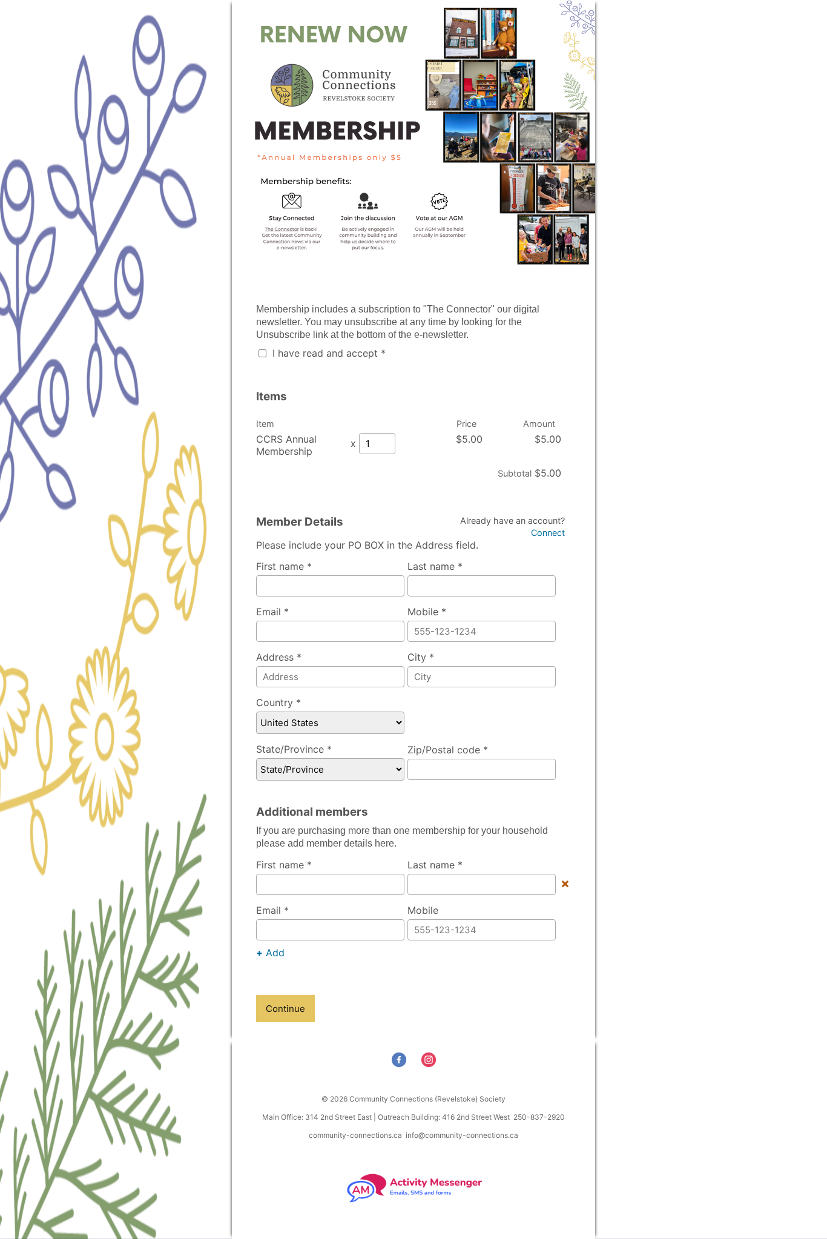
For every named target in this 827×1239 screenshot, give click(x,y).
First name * (284, 566)
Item (265, 423)
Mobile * (426, 612)
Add (270, 953)
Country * (278, 702)
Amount (539, 423)
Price (466, 423)
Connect (548, 532)
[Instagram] (430, 1063)
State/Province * (294, 749)
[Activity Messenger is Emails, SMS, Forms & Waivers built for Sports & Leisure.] (414, 1201)
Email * (272, 612)
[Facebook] (400, 1063)
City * (420, 657)
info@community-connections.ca (462, 1135)
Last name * (435, 566)
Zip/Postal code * (447, 750)
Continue (285, 1008)
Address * (278, 657)
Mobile (422, 910)
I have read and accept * (327, 353)
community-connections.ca (355, 1135)
